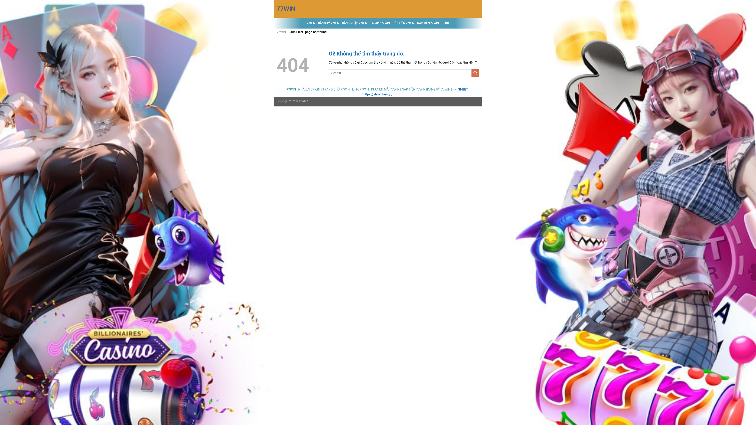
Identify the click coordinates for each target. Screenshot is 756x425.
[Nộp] (475, 73)
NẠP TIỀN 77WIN (428, 23)
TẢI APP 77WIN (380, 23)
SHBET (463, 89)
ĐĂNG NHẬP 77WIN (354, 23)
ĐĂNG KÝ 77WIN (328, 23)
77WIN (286, 9)
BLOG (445, 23)
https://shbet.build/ (376, 94)
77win (311, 23)
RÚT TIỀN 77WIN (403, 23)
